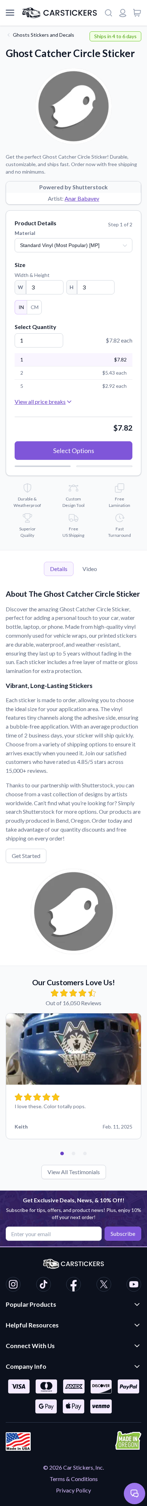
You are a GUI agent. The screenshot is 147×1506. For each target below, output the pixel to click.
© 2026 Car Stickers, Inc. (73, 1467)
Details (58, 568)
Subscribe (123, 1233)
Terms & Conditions (74, 1478)
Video (89, 568)
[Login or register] (122, 13)
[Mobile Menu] (10, 13)
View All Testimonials (73, 1171)
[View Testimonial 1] (62, 1153)
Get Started (26, 855)
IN (21, 307)
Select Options (73, 450)
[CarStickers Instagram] (13, 1285)
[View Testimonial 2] (73, 1153)
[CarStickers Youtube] (133, 1285)
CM (35, 307)
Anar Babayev (82, 198)
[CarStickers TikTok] (43, 1285)
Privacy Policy (73, 1490)
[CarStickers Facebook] (73, 1285)
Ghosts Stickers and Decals (43, 35)
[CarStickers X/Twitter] (103, 1285)
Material (25, 233)
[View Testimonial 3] (85, 1153)
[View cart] (137, 13)
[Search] (108, 13)
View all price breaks (40, 401)
